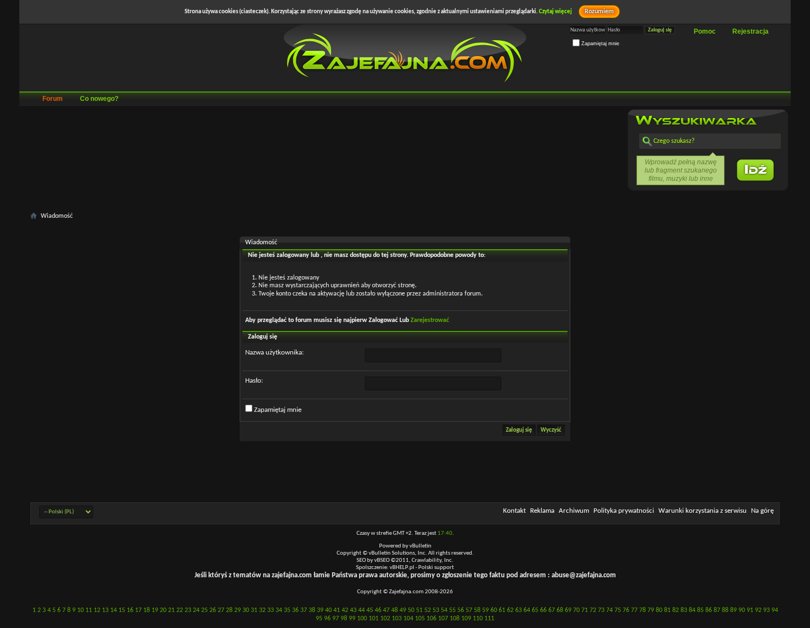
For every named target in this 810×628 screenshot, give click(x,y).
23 (188, 610)
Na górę (762, 510)
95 (319, 618)
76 (626, 610)
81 (667, 610)
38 (312, 610)
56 (460, 610)
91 (750, 610)
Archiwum (574, 510)
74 (609, 610)
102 (385, 618)
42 (345, 610)
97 (335, 618)
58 (477, 610)
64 (526, 610)
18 (146, 610)
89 (733, 610)
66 (543, 610)
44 (361, 610)
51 (419, 610)
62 (510, 610)
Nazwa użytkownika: (274, 352)
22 (179, 610)
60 (493, 610)
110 (478, 618)
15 (121, 610)
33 (270, 610)
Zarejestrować (430, 320)
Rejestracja (750, 31)
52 (427, 610)
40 (328, 610)
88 (725, 610)
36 (295, 610)
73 (601, 610)
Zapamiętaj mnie (599, 43)
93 (766, 610)
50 (411, 610)
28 (229, 610)
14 (113, 610)
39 (320, 610)
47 (386, 610)
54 (444, 610)
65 (535, 610)
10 (80, 610)
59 (485, 610)
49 (402, 610)
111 (489, 618)
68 (560, 610)
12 (97, 610)
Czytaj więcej (555, 12)
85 (700, 610)
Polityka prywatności (623, 510)
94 (774, 610)
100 (362, 618)
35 (287, 610)
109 (466, 618)
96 (327, 618)
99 (352, 618)
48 (394, 610)
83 (684, 610)
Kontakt (514, 510)
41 (336, 610)
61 (502, 610)
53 (436, 610)
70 (576, 610)
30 (245, 610)
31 (254, 610)
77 (634, 610)
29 (237, 610)
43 (353, 610)
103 (397, 618)
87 (717, 610)
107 (443, 618)
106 (431, 618)
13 (105, 610)
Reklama (542, 510)
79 (650, 610)
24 (196, 610)
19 (155, 610)
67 (551, 610)
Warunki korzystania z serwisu (702, 510)
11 (88, 610)
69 (568, 610)
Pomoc (705, 31)
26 (212, 610)
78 (642, 610)
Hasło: (254, 380)
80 (659, 610)
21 (171, 610)
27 (221, 610)
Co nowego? (99, 99)
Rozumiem (599, 11)
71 (584, 610)
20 (163, 610)
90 (741, 610)
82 (675, 610)
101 (374, 618)
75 (617, 610)
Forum (52, 99)
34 (279, 610)
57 (469, 610)
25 (204, 610)
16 (130, 610)
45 (369, 610)
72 (593, 610)
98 (344, 618)
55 (452, 610)
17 (138, 610)
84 (692, 610)
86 (708, 610)
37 (303, 610)
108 (455, 618)
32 (262, 610)
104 (408, 618)
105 (420, 618)
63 (518, 610)
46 (378, 610)
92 (758, 610)
